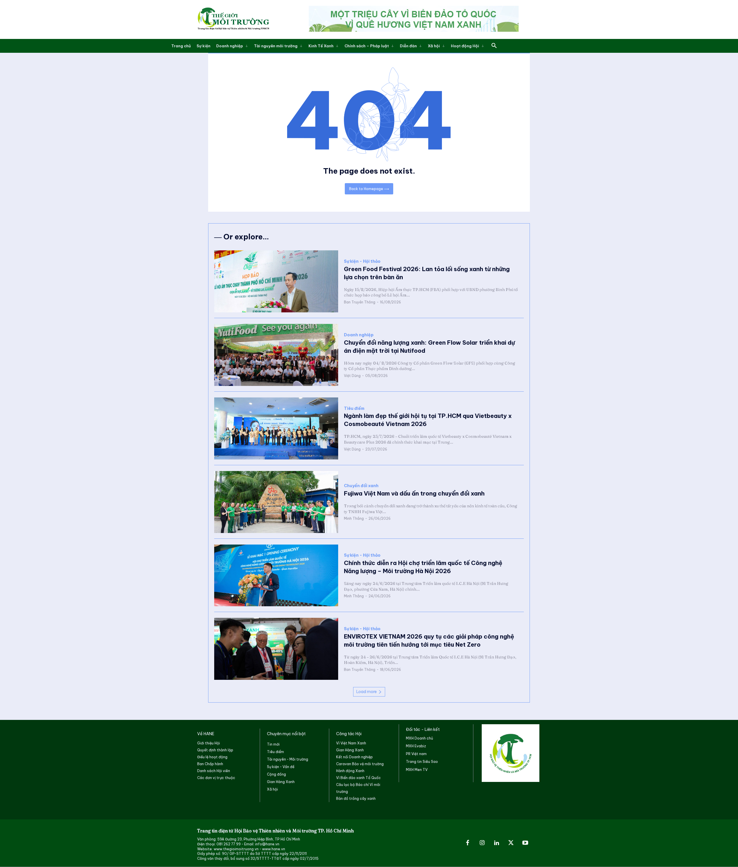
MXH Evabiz (416, 746)
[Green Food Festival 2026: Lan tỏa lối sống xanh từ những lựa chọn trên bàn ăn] (276, 281)
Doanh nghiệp (359, 335)
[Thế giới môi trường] (233, 19)
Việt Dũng (352, 376)
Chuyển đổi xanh (361, 485)
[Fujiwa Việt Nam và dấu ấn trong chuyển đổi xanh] (276, 502)
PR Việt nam (416, 754)
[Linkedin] (496, 843)
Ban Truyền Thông (359, 302)
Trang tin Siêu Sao (422, 761)
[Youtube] (525, 843)
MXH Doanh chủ (419, 738)
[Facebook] (467, 843)
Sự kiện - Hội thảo (362, 261)
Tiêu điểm (354, 408)
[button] (494, 46)
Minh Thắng (354, 518)
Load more (366, 691)
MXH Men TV (417, 769)
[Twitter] (511, 843)
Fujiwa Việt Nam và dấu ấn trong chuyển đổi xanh (414, 493)
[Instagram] (482, 843)
